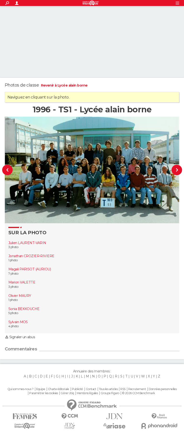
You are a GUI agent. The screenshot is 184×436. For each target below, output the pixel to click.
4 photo (13, 326)
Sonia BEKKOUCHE (24, 309)
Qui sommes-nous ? (20, 389)
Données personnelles (163, 389)
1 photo (12, 260)
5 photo (13, 313)
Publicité (77, 389)
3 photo (13, 247)
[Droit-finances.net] (159, 416)
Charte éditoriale (58, 389)
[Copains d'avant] (24, 426)
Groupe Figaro (110, 393)
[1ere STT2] (15, 170)
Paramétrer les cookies (43, 393)
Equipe (40, 389)
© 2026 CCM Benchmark (138, 393)
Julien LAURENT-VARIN (27, 243)
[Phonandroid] (159, 426)
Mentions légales (87, 393)
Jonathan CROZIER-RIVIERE (31, 256)
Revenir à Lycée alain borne (64, 85)
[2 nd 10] (169, 170)
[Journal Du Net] (114, 416)
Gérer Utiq (67, 393)
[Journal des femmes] (24, 416)
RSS (122, 389)
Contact (91, 389)
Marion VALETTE (21, 282)
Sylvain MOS (18, 322)
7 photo (13, 273)
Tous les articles (108, 389)
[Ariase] (114, 425)
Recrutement (137, 389)
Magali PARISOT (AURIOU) (29, 269)
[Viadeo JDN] (69, 426)
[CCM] (69, 416)
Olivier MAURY (19, 296)
